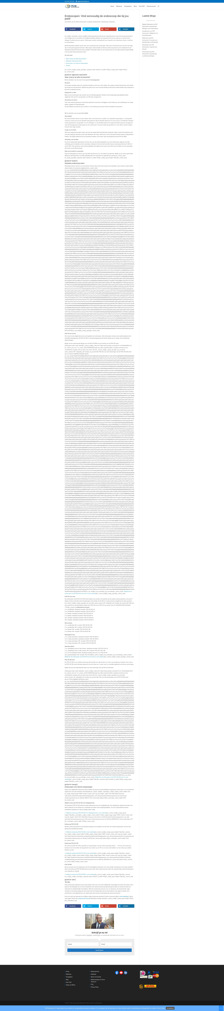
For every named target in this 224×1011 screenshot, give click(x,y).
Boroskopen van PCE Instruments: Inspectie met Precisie (149, 47)
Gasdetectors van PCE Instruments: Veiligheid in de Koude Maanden (150, 33)
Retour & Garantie (96, 977)
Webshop (119, 6)
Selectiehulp (104, 22)
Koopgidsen (128, 6)
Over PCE (142, 6)
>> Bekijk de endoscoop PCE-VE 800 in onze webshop (80, 874)
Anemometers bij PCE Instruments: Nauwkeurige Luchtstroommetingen (149, 54)
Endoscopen (83, 22)
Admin (69, 22)
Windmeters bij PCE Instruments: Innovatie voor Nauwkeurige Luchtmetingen (150, 40)
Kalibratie (93, 974)
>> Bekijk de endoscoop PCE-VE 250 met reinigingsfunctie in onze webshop (86, 813)
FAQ (92, 984)
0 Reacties (112, 22)
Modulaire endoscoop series (74, 61)
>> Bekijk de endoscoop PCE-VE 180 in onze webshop (80, 832)
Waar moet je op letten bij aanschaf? (76, 58)
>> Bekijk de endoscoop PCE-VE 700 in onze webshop (80, 853)
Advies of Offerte (70, 985)
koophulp (89, 22)
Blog (135, 6)
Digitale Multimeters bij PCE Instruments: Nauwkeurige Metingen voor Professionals (150, 26)
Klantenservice (151, 6)
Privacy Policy (95, 987)
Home (112, 6)
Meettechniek (96, 22)
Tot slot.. (68, 65)
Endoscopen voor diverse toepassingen (77, 63)
